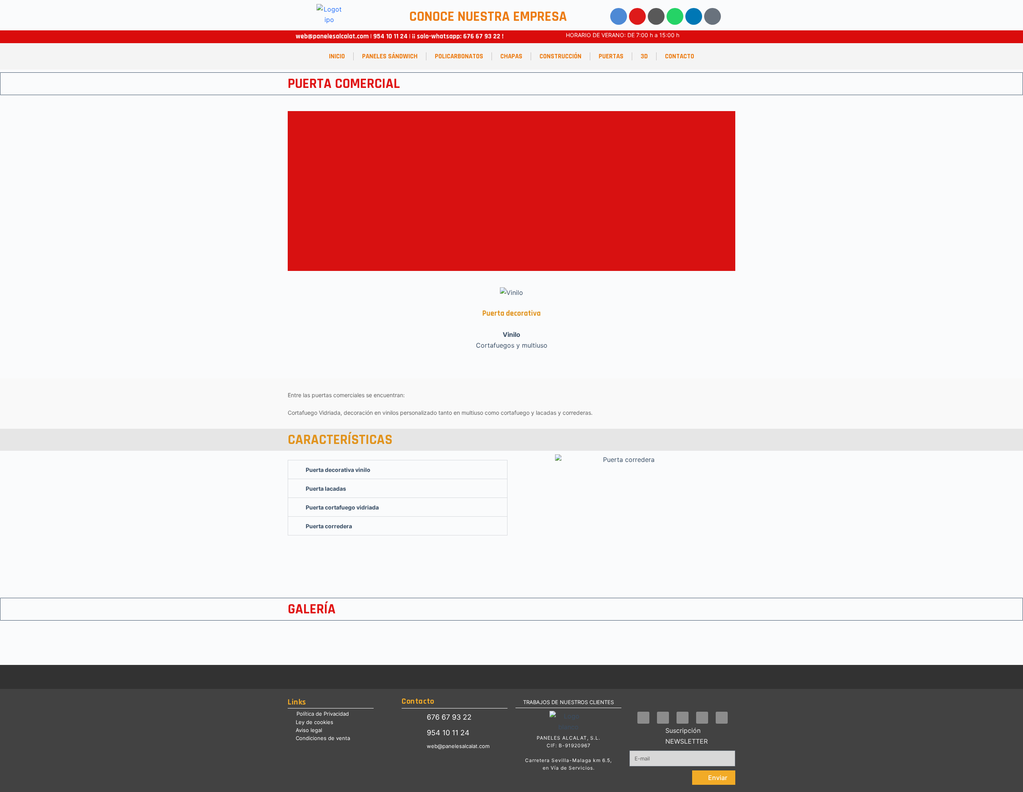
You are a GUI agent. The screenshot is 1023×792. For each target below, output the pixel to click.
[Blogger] (712, 16)
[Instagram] (656, 16)
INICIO (337, 56)
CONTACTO (679, 56)
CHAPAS (511, 56)
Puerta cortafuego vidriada (342, 507)
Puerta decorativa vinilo (338, 469)
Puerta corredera (329, 526)
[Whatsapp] (675, 16)
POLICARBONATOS (459, 56)
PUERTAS (611, 56)
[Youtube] (637, 16)
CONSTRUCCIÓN (560, 56)
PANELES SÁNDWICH (390, 56)
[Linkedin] (693, 16)
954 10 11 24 (390, 36)
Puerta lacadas (326, 488)
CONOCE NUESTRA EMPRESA (488, 17)
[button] (295, 191)
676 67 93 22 (481, 36)
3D (644, 56)
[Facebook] (618, 16)
